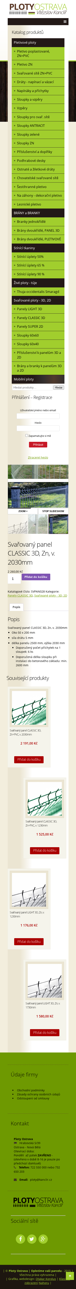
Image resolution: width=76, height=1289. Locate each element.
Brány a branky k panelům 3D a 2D (39, 368)
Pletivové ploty (25, 42)
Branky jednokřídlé (31, 221)
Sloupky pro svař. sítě (33, 117)
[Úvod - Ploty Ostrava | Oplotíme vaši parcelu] (38, 9)
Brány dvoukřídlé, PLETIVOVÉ (39, 239)
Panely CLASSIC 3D (31, 318)
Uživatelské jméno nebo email (38, 410)
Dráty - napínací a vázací (35, 82)
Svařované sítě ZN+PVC (34, 73)
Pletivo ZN (24, 64)
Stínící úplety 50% (30, 256)
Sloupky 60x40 (28, 344)
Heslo (38, 423)
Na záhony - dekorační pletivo (39, 195)
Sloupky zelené (28, 134)
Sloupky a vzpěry (29, 99)
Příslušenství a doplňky (34, 152)
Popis (16, 607)
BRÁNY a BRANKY (27, 213)
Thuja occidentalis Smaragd (38, 291)
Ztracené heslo (38, 457)
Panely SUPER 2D (30, 326)
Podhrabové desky (31, 160)
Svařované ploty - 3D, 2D (32, 300)
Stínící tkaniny (24, 248)
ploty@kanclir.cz (41, 1180)
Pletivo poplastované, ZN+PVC (33, 53)
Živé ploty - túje (25, 283)
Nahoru (44, 1283)
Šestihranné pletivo (32, 187)
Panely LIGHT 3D (29, 309)
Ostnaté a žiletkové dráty (36, 169)
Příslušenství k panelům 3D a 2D (39, 354)
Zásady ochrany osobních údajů (38, 1094)
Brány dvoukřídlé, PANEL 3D (38, 230)
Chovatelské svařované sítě (37, 178)
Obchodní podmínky (31, 1090)
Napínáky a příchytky (33, 91)
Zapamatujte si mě (39, 436)
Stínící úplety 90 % (30, 274)
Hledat (58, 387)
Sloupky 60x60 (28, 335)
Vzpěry (22, 108)
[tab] (17, 607)
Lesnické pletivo (29, 204)
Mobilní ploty (24, 379)
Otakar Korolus (46, 1279)
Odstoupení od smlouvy (33, 1098)
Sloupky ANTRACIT (31, 125)
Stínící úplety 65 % (30, 265)
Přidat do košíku (36, 576)
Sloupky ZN (25, 143)
